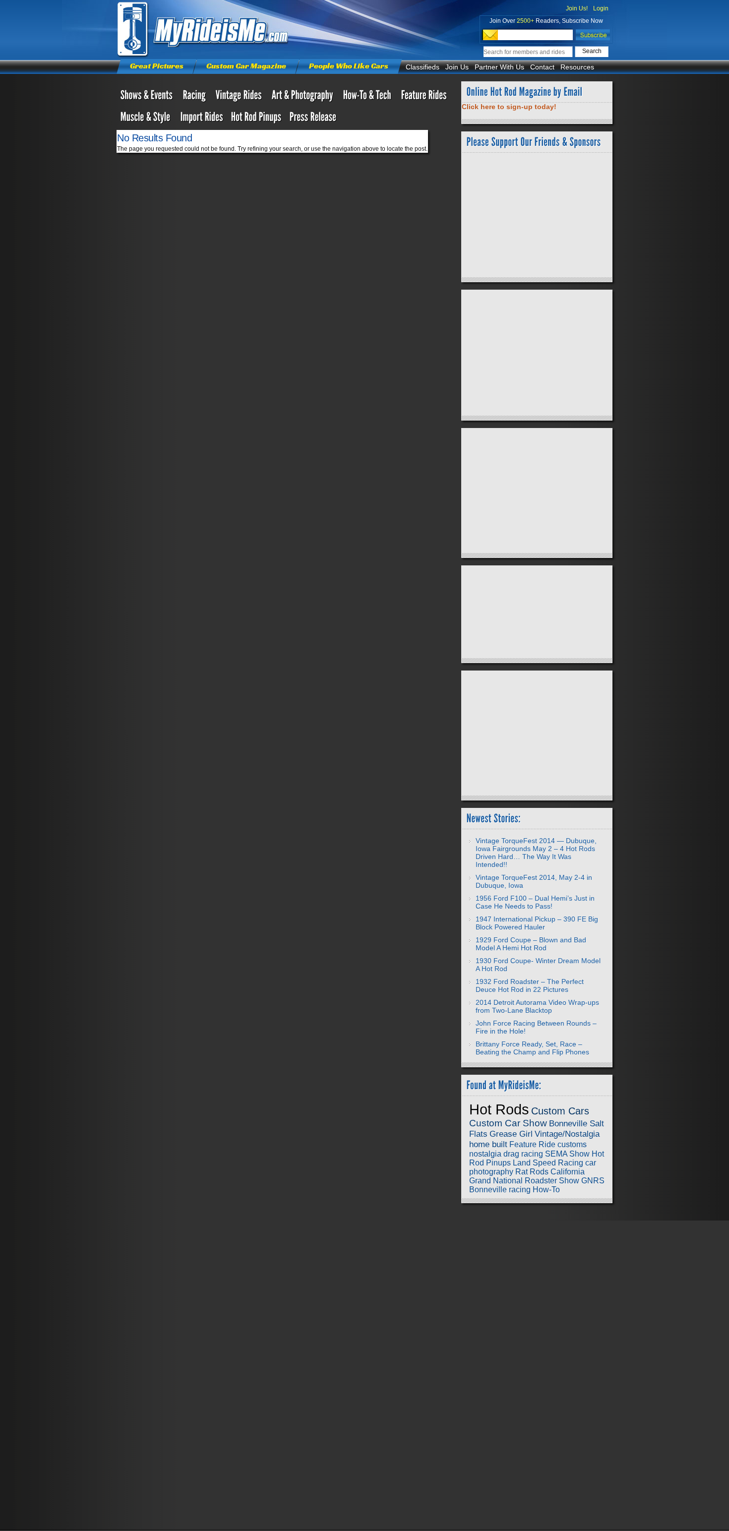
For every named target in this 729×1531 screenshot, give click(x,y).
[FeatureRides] (424, 97)
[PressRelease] (313, 119)
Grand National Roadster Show (524, 1180)
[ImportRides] (202, 119)
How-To (546, 1189)
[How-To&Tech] (368, 97)
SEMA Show (567, 1154)
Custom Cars (560, 1110)
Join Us (457, 67)
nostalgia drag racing (506, 1154)
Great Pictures (156, 66)
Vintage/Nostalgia (567, 1134)
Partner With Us (499, 67)
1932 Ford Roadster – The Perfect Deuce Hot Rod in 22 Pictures (530, 985)
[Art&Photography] (303, 97)
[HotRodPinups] (256, 119)
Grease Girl (511, 1134)
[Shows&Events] (148, 97)
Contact (542, 67)
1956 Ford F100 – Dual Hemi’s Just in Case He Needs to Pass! (535, 902)
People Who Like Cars (348, 66)
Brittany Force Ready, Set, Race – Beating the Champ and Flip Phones (532, 1048)
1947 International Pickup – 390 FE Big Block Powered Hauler (537, 923)
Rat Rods (531, 1171)
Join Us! (577, 8)
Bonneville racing (500, 1189)
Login (600, 8)
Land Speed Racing (548, 1163)
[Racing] (195, 97)
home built (488, 1144)
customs (572, 1144)
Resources (577, 67)
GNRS (593, 1180)
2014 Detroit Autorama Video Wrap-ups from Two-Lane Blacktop (537, 1006)
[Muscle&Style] (147, 119)
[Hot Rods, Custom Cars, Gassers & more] (240, 97)
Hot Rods (499, 1109)
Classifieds (422, 67)
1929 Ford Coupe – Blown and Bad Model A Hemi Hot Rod (531, 944)
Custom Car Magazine (246, 66)
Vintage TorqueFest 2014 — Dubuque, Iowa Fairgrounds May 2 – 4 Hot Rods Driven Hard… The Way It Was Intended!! (536, 852)
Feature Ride (532, 1144)
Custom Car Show (508, 1123)
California (567, 1171)
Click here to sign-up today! (509, 107)
